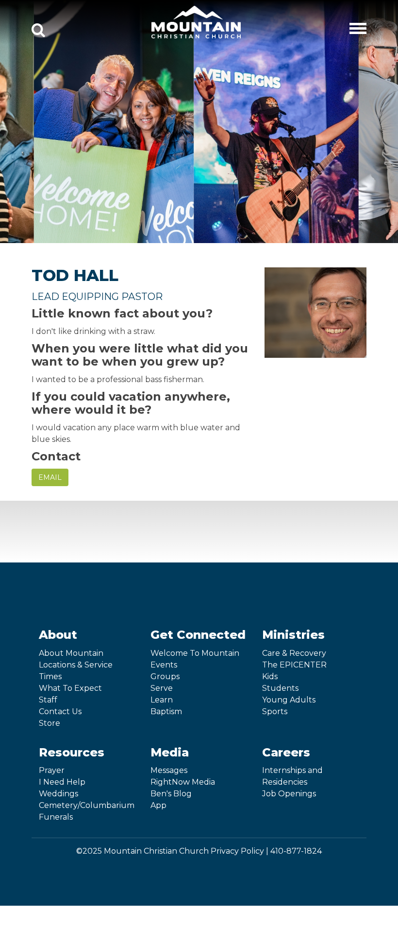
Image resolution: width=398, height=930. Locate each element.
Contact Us (60, 711)
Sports (274, 711)
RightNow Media (182, 782)
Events (163, 664)
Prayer (52, 770)
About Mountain (71, 653)
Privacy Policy (237, 851)
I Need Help (62, 782)
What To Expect (70, 688)
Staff (48, 699)
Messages (168, 770)
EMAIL (50, 477)
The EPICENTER (294, 664)
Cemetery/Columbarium (86, 805)
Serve (161, 688)
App (158, 805)
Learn (161, 699)
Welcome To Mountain (194, 653)
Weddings (58, 793)
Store (49, 723)
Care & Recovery (294, 653)
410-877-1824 (296, 851)
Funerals (56, 817)
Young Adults (288, 699)
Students (280, 688)
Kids (270, 676)
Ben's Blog (171, 793)
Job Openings (289, 793)
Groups (165, 676)
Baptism (166, 711)
